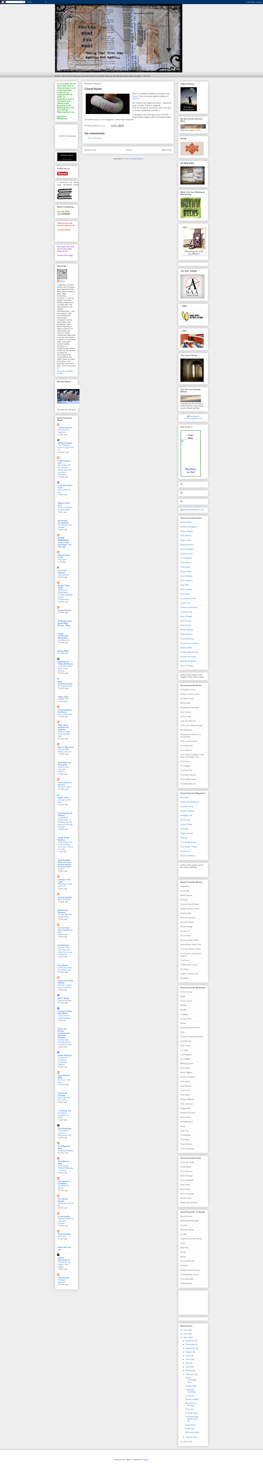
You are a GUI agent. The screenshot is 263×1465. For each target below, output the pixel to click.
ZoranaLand (63, 1278)
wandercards (63, 934)
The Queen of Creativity (64, 1182)
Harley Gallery (137, 96)
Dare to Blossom (65, 747)
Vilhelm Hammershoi (189, 652)
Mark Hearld (185, 625)
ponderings (63, 945)
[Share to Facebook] (120, 125)
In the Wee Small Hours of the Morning (65, 668)
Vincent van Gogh (188, 656)
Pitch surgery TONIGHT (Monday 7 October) (65, 1168)
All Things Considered (63, 521)
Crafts (103, 120)
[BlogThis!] (114, 125)
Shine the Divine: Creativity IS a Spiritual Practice (64, 1033)
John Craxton (186, 589)
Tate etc (183, 838)
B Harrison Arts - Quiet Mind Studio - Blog (65, 623)
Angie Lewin (185, 540)
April (188, 1367)
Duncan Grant (186, 554)
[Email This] (112, 125)
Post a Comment (94, 138)
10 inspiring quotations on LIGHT (63, 1115)
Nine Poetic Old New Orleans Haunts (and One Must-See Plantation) (64, 470)
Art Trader (184, 797)
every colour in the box (65, 783)
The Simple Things (188, 847)
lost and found (63, 575)
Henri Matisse (186, 576)
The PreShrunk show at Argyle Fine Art (65, 447)
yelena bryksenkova (64, 1259)
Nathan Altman (186, 630)
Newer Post (90, 150)
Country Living (186, 806)
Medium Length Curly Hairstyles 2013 (64, 734)
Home (129, 150)
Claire (62, 281)
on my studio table (65, 714)
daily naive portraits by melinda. (63, 727)
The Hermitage (64, 1128)
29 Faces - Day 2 (65, 787)
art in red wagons (62, 571)
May (188, 1363)
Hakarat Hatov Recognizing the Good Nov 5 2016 (65, 1042)
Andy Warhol (185, 535)
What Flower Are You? (190, 470)
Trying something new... (190, 1379)
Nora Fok (135, 99)
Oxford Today (186, 824)
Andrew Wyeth (186, 531)
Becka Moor (63, 651)
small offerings (65, 1055)
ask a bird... (62, 1236)
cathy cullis (63, 697)
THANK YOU (63, 699)
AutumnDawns (65, 610)
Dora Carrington (187, 549)
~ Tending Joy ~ (65, 1111)
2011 (185, 1337)
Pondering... (190, 1428)
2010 (185, 1442)
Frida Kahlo (185, 567)
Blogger (145, 1460)
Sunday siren (191, 1386)
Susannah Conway (62, 1094)
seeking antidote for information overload (65, 1221)
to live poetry (64, 1216)
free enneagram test (193, 418)
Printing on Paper (65, 1000)
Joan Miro (184, 585)
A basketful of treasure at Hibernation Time (64, 1133)
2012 (185, 1334)
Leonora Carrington (188, 607)
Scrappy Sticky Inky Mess (65, 1012)
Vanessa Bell (185, 647)
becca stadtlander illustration (63, 635)
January (189, 1437)
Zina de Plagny (186, 665)
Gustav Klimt (185, 571)
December (190, 1341)
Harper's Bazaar (187, 811)
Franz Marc (185, 562)
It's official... (190, 1396)
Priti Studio (63, 965)
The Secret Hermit (63, 1200)
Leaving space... (192, 1413)
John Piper (185, 594)
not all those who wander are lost (65, 930)
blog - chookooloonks (65, 682)
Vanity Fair (185, 851)
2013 (185, 1330)
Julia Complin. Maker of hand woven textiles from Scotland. (65, 863)
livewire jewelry (65, 897)
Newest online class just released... (63, 769)
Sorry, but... (190, 1409)
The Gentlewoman (188, 842)
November (190, 1344)
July (188, 1356)
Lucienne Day (186, 612)
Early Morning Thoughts (64, 763)
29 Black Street (65, 443)
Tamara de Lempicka (189, 643)
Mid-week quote (192, 1432)
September (191, 1348)
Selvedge (184, 829)
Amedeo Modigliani (188, 527)
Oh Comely (185, 820)
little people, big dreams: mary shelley (64, 1264)
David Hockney (186, 545)
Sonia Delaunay (187, 639)
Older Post (166, 150)
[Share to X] (117, 125)
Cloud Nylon (190, 1425)
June (188, 1359)
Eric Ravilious (186, 558)
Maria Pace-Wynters (63, 911)
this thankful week (65, 686)
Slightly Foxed (186, 833)
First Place (62, 560)
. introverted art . (65, 427)
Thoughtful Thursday (190, 1391)
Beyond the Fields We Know (65, 663)
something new (64, 640)
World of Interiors (187, 856)
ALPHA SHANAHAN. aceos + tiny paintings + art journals (64, 542)
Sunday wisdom (192, 1399)
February (190, 1374)
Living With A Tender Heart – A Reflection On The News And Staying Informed (65, 822)
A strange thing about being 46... (191, 1418)
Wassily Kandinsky (188, 661)
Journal (61, 869)
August (189, 1352)
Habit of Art (63, 798)
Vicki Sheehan (64, 1234)
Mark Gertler (185, 621)
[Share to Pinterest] (122, 125)
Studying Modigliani (65, 1151)
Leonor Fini (185, 603)
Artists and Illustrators (189, 802)
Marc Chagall (186, 616)
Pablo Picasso (186, 634)
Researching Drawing (190, 1404)
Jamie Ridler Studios (63, 839)
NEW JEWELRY (64, 899)
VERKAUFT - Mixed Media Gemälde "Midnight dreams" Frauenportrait (65, 594)
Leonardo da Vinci (188, 598)
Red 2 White (63, 998)
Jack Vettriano (186, 580)
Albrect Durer (186, 522)
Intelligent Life (186, 815)
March (189, 1370)
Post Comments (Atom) (133, 159)
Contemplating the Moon (65, 711)
